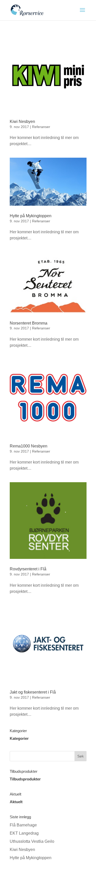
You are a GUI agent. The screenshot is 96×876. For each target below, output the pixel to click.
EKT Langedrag (24, 833)
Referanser (41, 127)
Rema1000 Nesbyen (28, 446)
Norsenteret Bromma (28, 323)
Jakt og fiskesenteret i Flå (33, 692)
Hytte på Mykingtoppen (30, 216)
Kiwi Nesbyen (22, 121)
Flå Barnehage (23, 825)
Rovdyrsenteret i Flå (28, 569)
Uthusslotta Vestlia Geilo (32, 841)
